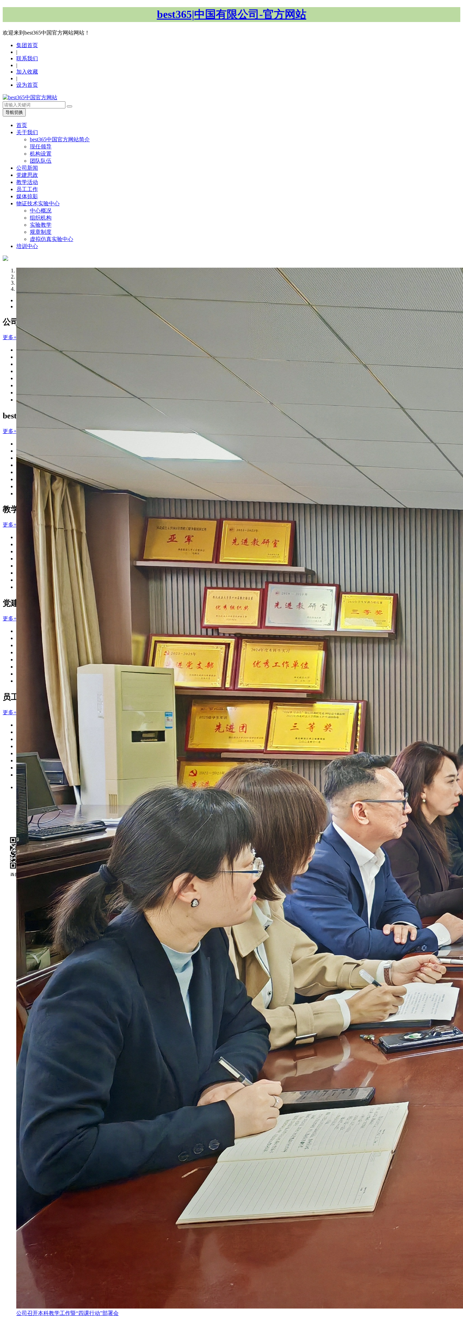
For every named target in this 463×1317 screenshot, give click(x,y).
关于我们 (27, 132)
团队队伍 (41, 161)
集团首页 (27, 45)
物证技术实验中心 (38, 203)
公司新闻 (27, 168)
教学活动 (27, 182)
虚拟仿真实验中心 (51, 239)
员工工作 (27, 189)
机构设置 (41, 154)
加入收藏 (27, 72)
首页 (21, 125)
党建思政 (27, 175)
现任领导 (41, 146)
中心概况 (41, 210)
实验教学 (41, 225)
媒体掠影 (27, 196)
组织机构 (41, 218)
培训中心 (27, 246)
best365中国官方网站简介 (60, 139)
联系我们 (27, 58)
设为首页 (27, 85)
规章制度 (41, 232)
